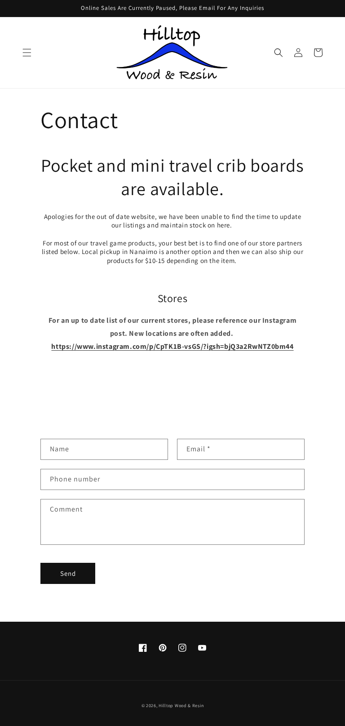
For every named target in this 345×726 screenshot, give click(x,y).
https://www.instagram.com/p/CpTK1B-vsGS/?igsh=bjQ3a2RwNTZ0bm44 (172, 346)
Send (68, 573)
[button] (27, 52)
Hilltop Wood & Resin (181, 705)
